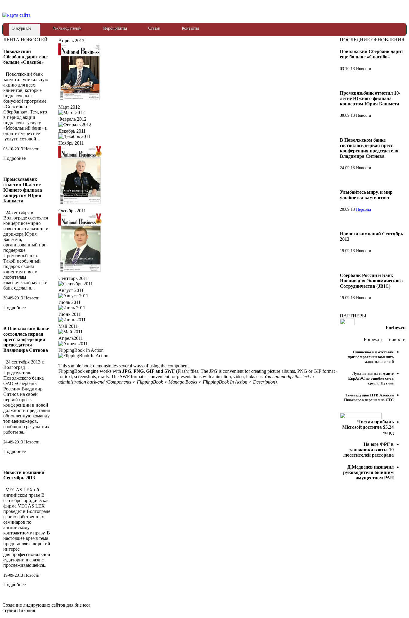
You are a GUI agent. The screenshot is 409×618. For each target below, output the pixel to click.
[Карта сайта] (16, 15)
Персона (363, 209)
